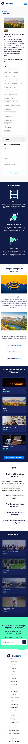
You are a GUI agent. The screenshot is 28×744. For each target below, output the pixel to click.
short (5, 94)
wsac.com (18, 345)
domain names (8, 109)
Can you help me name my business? (15, 513)
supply (14, 76)
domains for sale (9, 116)
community (7, 87)
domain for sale (9, 120)
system (6, 80)
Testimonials (14, 684)
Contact (14, 678)
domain (15, 102)
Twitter (12, 59)
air (18, 80)
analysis (14, 83)
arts (21, 83)
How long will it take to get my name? (15, 475)
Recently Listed (14, 707)
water (16, 69)
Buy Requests (14, 719)
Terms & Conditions (14, 691)
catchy (15, 91)
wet (11, 69)
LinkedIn (7, 62)
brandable (7, 102)
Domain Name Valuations (14, 733)
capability (16, 87)
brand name (7, 124)
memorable (13, 94)
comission (7, 91)
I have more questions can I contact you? (15, 522)
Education (7, 130)
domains (6, 105)
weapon (16, 72)
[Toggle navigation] (25, 3)
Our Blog (14, 665)
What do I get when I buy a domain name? (15, 505)
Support (14, 694)
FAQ (14, 671)
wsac (5, 69)
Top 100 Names (14, 704)
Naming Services (14, 722)
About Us (14, 668)
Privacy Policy (14, 688)
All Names (14, 701)
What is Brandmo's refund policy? (15, 497)
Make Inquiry (14, 173)
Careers (14, 674)
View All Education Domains (14, 457)
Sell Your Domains (14, 730)
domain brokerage (9, 113)
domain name (16, 105)
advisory (6, 83)
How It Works (14, 681)
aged (13, 98)
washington (7, 72)
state (13, 80)
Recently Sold (14, 711)
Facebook (20, 59)
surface (6, 76)
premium (6, 98)
